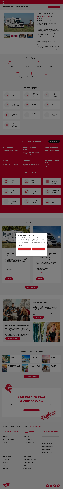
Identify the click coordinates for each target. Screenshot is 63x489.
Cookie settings (31, 252)
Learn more (20, 245)
